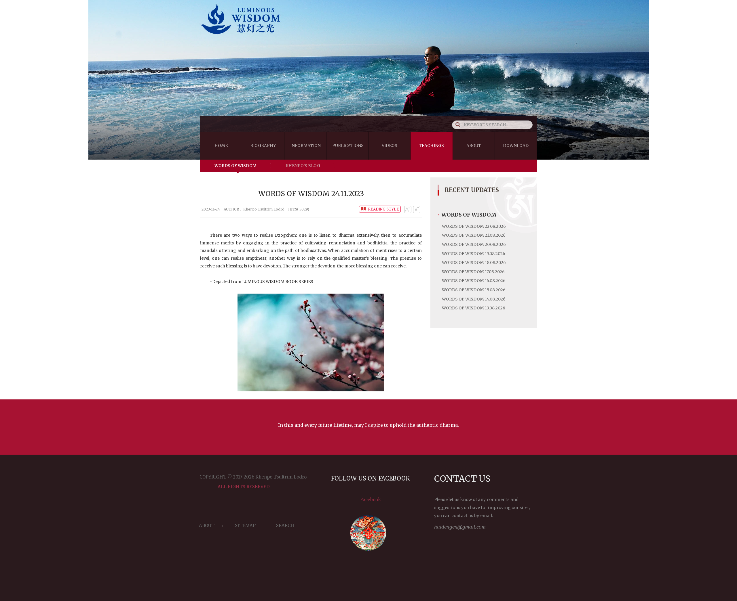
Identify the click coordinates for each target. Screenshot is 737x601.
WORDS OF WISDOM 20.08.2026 (474, 244)
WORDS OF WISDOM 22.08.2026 (474, 226)
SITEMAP (245, 525)
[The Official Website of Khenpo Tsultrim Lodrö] (368, 35)
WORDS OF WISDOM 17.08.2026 (473, 271)
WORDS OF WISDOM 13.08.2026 (473, 308)
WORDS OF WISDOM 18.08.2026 (474, 262)
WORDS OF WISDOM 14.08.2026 (474, 299)
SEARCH (285, 525)
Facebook (370, 499)
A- (416, 209)
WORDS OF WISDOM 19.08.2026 (473, 253)
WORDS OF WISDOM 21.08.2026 (474, 235)
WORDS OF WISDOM (235, 165)
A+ (407, 209)
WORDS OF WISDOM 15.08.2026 (474, 289)
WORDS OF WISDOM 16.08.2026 (474, 280)
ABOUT (206, 525)
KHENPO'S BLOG (303, 165)
